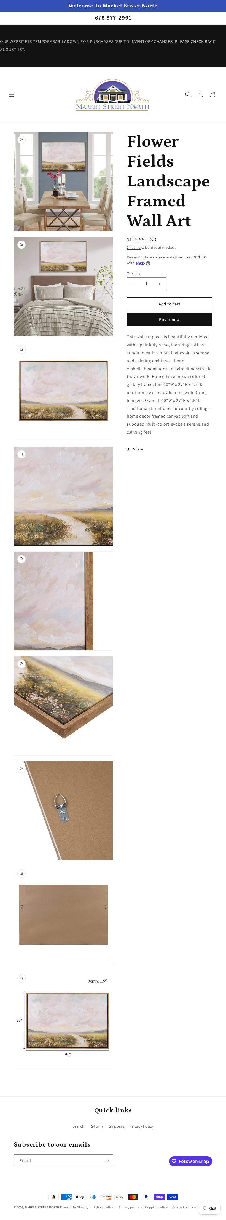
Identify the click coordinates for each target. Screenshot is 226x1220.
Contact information (187, 1207)
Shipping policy (155, 1207)
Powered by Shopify (74, 1207)
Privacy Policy (142, 1126)
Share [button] (138, 449)
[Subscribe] (107, 1160)
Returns (97, 1126)
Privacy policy (129, 1207)
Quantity (134, 273)
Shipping (134, 247)
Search (78, 1126)
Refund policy (103, 1207)
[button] (12, 94)
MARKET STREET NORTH (42, 1207)
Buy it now (169, 319)
